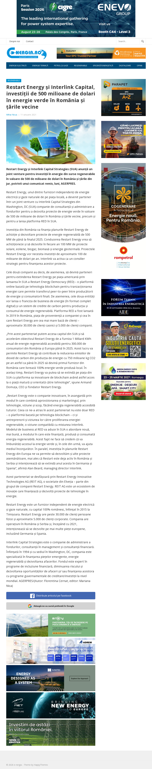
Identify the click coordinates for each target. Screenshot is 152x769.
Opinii (139, 65)
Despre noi (14, 41)
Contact (30, 41)
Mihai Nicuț (11, 114)
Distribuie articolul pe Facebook (53, 595)
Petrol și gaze (61, 65)
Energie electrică (17, 65)
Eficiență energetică (103, 65)
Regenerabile (80, 65)
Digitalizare (125, 65)
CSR (11, 72)
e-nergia (18, 764)
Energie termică (40, 65)
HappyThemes (41, 764)
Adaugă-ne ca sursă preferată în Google (54, 606)
